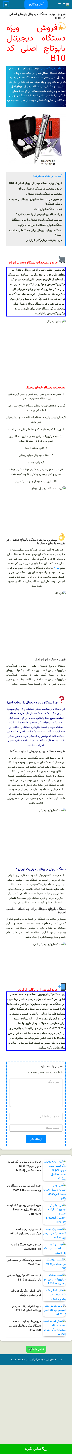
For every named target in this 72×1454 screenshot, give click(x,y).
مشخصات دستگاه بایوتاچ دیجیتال (44, 193)
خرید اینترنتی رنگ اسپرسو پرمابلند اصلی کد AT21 (26, 1308)
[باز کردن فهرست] (6, 4)
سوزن (56, 568)
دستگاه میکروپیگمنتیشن (53, 68)
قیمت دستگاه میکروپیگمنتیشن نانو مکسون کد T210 (24, 1277)
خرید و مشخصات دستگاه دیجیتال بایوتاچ (40, 188)
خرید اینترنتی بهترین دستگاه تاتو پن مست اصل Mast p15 (24, 1188)
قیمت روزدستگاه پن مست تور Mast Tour (24, 1262)
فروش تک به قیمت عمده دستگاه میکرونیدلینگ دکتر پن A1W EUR (25, 1325)
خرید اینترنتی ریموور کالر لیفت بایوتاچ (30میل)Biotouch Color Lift (24, 1209)
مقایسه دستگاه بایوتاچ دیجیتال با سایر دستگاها (37, 219)
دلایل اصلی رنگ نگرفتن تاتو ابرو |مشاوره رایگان (26, 1293)
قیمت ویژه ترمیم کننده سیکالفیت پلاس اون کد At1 (25, 1231)
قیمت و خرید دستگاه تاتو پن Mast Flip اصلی (26, 1246)
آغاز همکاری (36, 4)
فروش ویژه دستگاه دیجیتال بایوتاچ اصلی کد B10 (35, 183)
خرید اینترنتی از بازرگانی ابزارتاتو (44, 240)
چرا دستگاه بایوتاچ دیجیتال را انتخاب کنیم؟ (39, 214)
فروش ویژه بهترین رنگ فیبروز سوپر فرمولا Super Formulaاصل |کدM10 (24, 1166)
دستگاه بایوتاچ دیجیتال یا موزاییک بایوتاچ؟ (40, 224)
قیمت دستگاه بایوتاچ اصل (48, 209)
